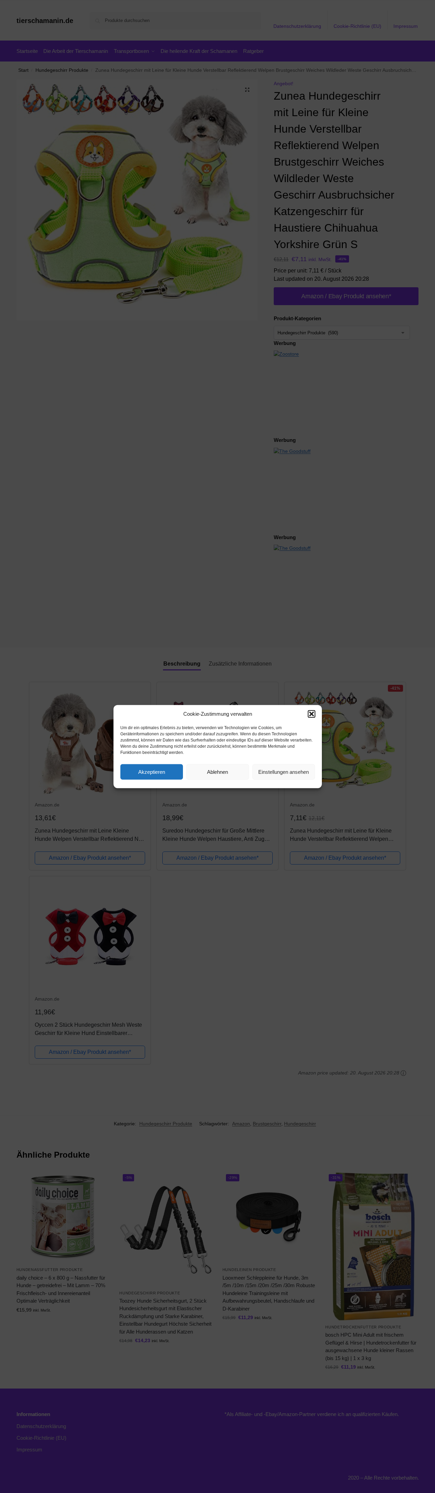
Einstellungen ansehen (283, 772)
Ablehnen (217, 772)
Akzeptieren (151, 772)
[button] (311, 714)
